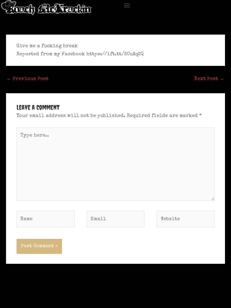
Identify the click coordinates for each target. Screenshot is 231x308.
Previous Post (27, 79)
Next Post (209, 79)
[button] (127, 5)
